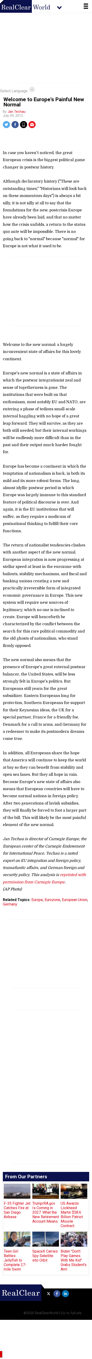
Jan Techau (16, 112)
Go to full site (71, 1313)
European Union (74, 900)
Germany (10, 904)
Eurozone (52, 900)
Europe (37, 900)
